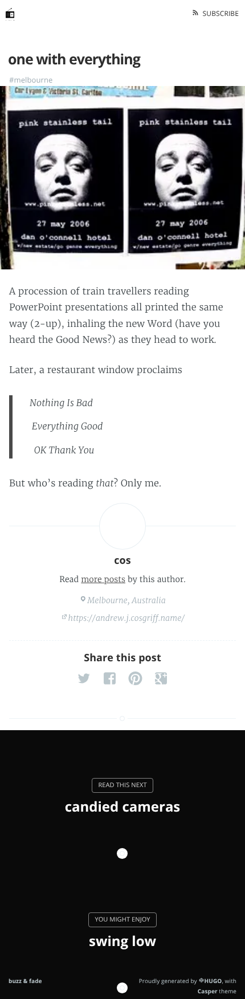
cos (122, 560)
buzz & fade (25, 981)
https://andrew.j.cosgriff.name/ (126, 618)
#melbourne (30, 80)
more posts (103, 579)
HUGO (213, 981)
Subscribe (219, 13)
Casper (208, 991)
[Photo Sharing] (122, 178)
